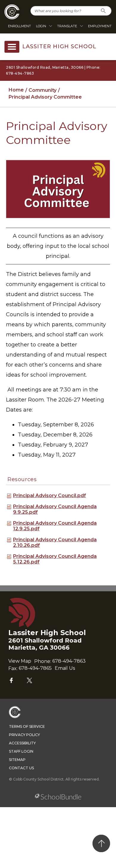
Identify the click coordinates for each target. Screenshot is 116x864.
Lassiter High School (59, 47)
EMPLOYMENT (100, 26)
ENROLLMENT (19, 26)
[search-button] (103, 10)
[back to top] (101, 843)
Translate (67, 26)
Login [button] (41, 26)
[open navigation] (11, 47)
